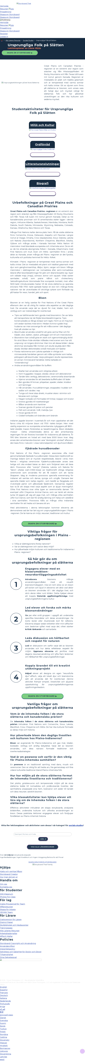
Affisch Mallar (6, 936)
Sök (42, 839)
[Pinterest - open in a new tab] (1, 978)
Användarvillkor (7, 946)
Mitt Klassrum (6, 894)
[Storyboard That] (24, 3)
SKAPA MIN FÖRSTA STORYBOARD (42, 862)
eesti (2, 1059)
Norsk (2, 1026)
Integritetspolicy (7, 949)
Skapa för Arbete (8, 909)
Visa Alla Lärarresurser (42, 847)
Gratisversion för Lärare (10, 919)
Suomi (3, 1023)
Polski (3, 1032)
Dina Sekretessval (8, 957)
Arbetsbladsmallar (8, 933)
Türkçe (3, 1029)
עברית (2, 1006)
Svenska (4, 1020)
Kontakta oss (6, 887)
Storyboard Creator (9, 874)
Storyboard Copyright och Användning (18, 943)
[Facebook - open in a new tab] (1, 967)
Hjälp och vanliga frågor (11, 871)
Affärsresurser (6, 907)
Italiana (3, 998)
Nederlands (5, 1001)
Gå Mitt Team (6, 912)
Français (4, 993)
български (5, 1048)
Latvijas (3, 1057)
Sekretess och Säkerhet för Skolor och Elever (20, 952)
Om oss (3, 884)
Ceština (3, 1037)
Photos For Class (7, 897)
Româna (4, 1034)
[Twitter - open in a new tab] (1, 974)
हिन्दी (1, 1012)
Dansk (3, 1018)
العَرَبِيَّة (2, 1009)
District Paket (6, 922)
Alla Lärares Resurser (13, 40)
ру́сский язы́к (6, 1015)
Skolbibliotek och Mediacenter (14, 925)
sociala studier (76, 825)
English (3, 987)
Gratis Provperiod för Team (12, 904)
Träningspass (6, 928)
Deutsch (4, 995)
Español (3, 990)
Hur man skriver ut (9, 877)
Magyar (3, 1043)
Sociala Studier (28, 40)
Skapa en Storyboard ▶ (20, 53)
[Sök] (11, 9)
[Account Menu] (5, 20)
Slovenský (4, 1040)
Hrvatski (4, 1045)
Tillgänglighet (6, 954)
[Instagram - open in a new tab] (1, 971)
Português (5, 1004)
